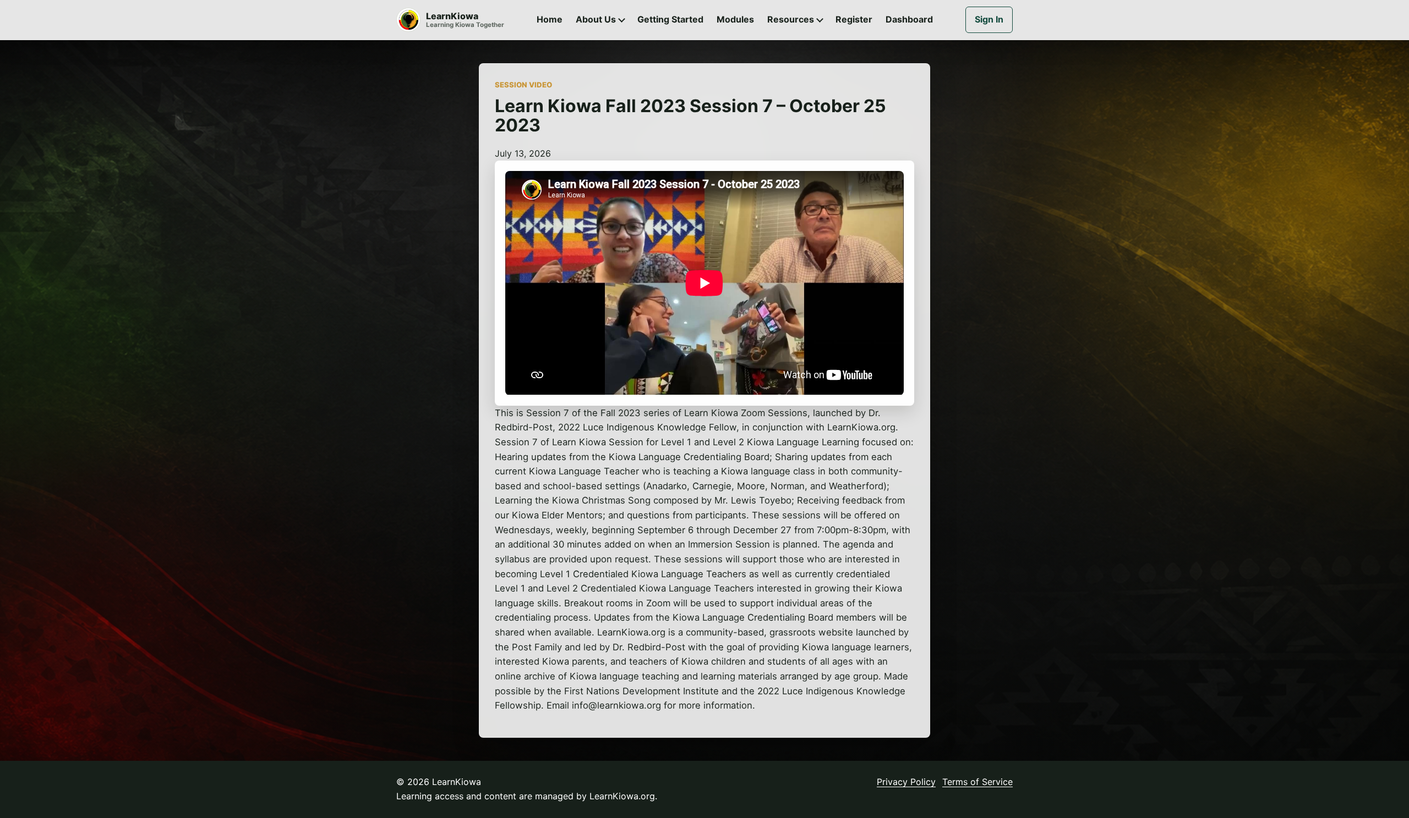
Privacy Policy (906, 781)
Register (853, 19)
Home (549, 19)
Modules (735, 19)
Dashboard (909, 19)
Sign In (989, 19)
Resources (790, 19)
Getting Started (670, 19)
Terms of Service (977, 781)
